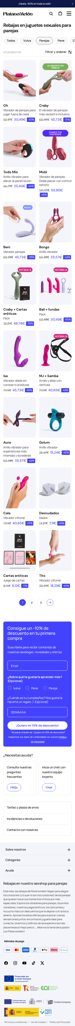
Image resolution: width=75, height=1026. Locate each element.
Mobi (43, 172)
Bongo (44, 247)
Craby (44, 105)
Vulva (27, 40)
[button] (68, 13)
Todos (11, 40)
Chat (49, 787)
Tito (42, 576)
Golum (44, 442)
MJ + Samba (48, 376)
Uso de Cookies (38, 1022)
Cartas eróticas (15, 576)
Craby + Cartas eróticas (15, 311)
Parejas (44, 40)
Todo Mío (10, 172)
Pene (61, 40)
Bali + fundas (49, 309)
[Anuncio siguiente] (72, 3)
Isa (5, 376)
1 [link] (22, 602)
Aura (7, 442)
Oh (5, 105)
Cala (6, 513)
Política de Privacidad (60, 1022)
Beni (6, 247)
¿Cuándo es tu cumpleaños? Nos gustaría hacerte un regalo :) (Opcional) (35, 700)
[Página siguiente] (50, 602)
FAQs (14, 787)
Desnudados (49, 513)
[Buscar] (50, 13)
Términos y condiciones (15, 1022)
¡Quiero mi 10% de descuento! (37, 725)
